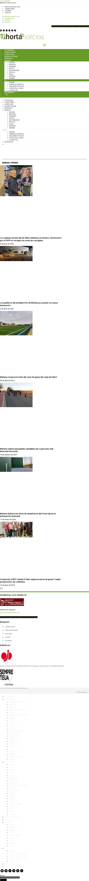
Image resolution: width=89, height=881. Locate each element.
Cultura (12, 62)
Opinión (11, 82)
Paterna (12, 746)
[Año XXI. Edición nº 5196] (12, 7)
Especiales (8, 58)
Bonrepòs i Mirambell (18, 715)
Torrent (12, 811)
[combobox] (10, 877)
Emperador (13, 722)
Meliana (12, 738)
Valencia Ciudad (11, 56)
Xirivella (12, 814)
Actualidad (9, 50)
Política (12, 72)
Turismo (12, 78)
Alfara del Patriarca (17, 709)
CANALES (8, 822)
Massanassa (14, 790)
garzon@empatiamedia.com (9, 612)
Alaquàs (12, 764)
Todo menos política (16, 86)
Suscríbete (8, 11)
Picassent (13, 801)
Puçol (11, 749)
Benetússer (14, 780)
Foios (11, 725)
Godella (12, 728)
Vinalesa (12, 759)
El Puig (12, 720)
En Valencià (9, 92)
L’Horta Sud (9, 54)
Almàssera (13, 712)
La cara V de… (14, 90)
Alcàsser (12, 769)
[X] (12, 30)
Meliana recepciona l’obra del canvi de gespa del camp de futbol (28, 377)
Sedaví (12, 806)
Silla (10, 809)
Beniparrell (13, 777)
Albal (11, 767)
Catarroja (13, 783)
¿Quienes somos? (10, 9)
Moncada (12, 741)
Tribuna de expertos (16, 84)
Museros (12, 743)
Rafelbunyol (14, 751)
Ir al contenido (5, 1)
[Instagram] (4, 30)
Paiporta (12, 796)
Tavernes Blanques (17, 756)
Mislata (12, 793)
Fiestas (11, 68)
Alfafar (12, 775)
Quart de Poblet (15, 803)
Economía (12, 66)
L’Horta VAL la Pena (16, 88)
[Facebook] (1, 30)
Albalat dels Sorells (17, 702)
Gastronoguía (14, 70)
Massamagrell (15, 736)
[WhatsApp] (15, 30)
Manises (12, 788)
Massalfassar (14, 733)
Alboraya (12, 704)
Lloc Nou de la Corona (18, 785)
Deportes (12, 64)
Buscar (6, 94)
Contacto (8, 12)
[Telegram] (9, 30)
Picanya (12, 798)
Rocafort (12, 754)
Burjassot (13, 717)
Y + (5, 80)
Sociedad (12, 76)
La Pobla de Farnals (17, 730)
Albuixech (13, 707)
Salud (11, 74)
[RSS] (7, 30)
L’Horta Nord (10, 52)
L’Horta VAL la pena (17, 858)
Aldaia (11, 772)
